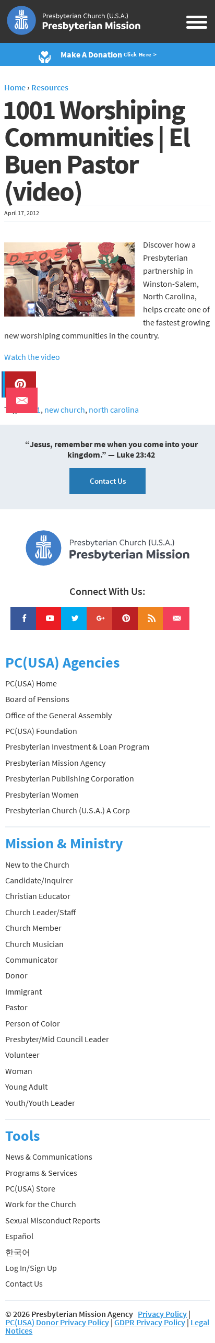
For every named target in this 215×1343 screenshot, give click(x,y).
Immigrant (23, 991)
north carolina (114, 409)
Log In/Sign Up (31, 1268)
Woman (18, 1071)
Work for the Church (40, 1204)
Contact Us (108, 481)
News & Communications (48, 1156)
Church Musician (34, 944)
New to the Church (37, 864)
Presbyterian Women (42, 794)
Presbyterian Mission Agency (55, 762)
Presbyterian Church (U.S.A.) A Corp (67, 810)
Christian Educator (37, 896)
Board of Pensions (37, 699)
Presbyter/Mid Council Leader (57, 1039)
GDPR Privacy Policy (149, 1322)
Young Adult (26, 1086)
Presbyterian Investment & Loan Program (77, 746)
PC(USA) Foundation (41, 731)
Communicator (31, 959)
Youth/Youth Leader (40, 1102)
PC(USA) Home (31, 683)
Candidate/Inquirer (39, 880)
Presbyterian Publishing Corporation (69, 778)
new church (64, 409)
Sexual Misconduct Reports (52, 1220)
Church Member (33, 927)
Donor (16, 975)
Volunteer (22, 1054)
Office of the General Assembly (58, 715)
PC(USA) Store (30, 1188)
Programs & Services (41, 1172)
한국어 (17, 1252)
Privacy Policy (162, 1314)
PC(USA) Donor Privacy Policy (57, 1322)
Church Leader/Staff (40, 912)
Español (19, 1236)
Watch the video (32, 357)
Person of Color (32, 1023)
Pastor (16, 1007)
